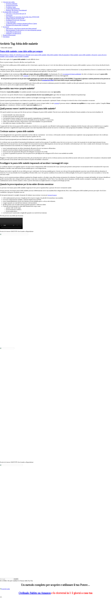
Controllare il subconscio (13, 32)
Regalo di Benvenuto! (9, 35)
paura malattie (9, 56)
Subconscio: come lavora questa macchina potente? (21, 28)
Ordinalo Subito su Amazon (35, 593)
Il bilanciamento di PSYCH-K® (15, 18)
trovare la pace (52, 195)
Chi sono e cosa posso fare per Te (16, 13)
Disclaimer (6, 37)
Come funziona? (11, 22)
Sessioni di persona (12, 5)
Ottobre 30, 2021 (14, 55)
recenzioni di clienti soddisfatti (72, 74)
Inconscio (6, 27)
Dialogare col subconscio (13, 33)
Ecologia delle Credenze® (10, 12)
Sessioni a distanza (11, 4)
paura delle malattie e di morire (88, 55)
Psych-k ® (9, 15)
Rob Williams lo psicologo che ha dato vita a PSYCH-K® (22, 17)
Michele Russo (4, 55)
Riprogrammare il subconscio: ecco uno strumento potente (23, 30)
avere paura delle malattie (38, 55)
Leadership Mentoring (13, 8)
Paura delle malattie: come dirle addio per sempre (21, 51)
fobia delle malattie (52, 55)
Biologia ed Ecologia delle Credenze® (17, 25)
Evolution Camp (11, 7)
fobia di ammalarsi (64, 55)
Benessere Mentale (25, 55)
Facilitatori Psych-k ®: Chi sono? (16, 20)
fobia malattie (74, 55)
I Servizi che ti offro (9, 2)
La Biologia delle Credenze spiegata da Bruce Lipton (21, 23)
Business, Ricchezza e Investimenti (16, 10)
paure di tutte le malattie (21, 56)
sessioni (25, 76)
